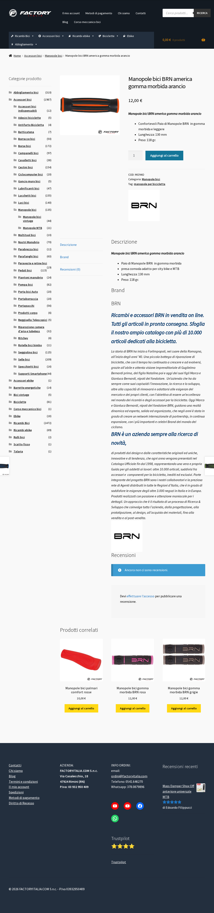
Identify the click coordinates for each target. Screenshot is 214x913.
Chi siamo (124, 13)
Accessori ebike (24, 380)
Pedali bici (25, 270)
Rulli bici (19, 437)
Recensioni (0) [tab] (70, 269)
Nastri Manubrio (28, 242)
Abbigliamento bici (26, 92)
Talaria (18, 451)
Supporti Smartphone (32, 373)
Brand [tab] (64, 257)
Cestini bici (25, 167)
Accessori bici (51, 36)
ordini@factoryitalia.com (129, 776)
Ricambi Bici (22, 36)
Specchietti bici (28, 366)
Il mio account (71, 13)
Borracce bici (26, 139)
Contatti (141, 13)
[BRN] (144, 205)
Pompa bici (25, 284)
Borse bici (24, 146)
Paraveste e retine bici (32, 263)
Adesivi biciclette (29, 118)
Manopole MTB (32, 228)
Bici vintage (21, 395)
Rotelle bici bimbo (30, 345)
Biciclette (109, 36)
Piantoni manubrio (30, 277)
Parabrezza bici (28, 249)
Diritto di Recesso (21, 803)
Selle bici (24, 359)
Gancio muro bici (29, 181)
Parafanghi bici (28, 256)
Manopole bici (53, 55)
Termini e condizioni (23, 781)
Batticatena (26, 132)
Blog (65, 22)
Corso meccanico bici (87, 22)
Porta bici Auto (28, 292)
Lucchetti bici (27, 195)
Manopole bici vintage (32, 219)
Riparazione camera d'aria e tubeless (31, 329)
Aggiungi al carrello (164, 155)
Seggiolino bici (28, 352)
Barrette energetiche (27, 387)
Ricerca (202, 13)
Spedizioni (16, 792)
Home (17, 55)
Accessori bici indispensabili (27, 108)
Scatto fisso (22, 444)
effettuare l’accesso (140, 596)
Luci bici (23, 202)
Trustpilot (118, 862)
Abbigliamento (24, 44)
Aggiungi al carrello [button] (81, 708)
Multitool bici (27, 235)
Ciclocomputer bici (30, 174)
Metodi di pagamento (98, 13)
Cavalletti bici (27, 160)
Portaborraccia (28, 299)
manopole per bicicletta (149, 184)
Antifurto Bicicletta (31, 125)
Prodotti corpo (27, 313)
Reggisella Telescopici (32, 320)
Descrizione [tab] (68, 245)
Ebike (130, 36)
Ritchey (23, 338)
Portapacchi (26, 306)
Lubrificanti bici (28, 188)
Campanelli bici (28, 153)
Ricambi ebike (81, 36)
